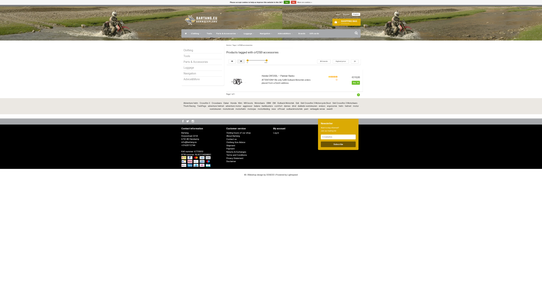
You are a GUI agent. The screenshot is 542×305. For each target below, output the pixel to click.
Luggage (248, 33)
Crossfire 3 (205, 103)
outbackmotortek (294, 109)
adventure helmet (216, 106)
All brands (324, 61)
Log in (276, 133)
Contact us (231, 139)
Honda (233, 103)
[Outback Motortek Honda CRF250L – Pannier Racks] (237, 80)
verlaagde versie (317, 109)
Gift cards (314, 33)
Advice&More (284, 33)
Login (338, 14)
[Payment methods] (196, 162)
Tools (209, 33)
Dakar (226, 103)
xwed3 (330, 109)
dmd (294, 106)
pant (306, 109)
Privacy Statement (234, 158)
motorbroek (228, 109)
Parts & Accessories (226, 33)
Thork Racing (189, 106)
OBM (268, 103)
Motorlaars (260, 103)
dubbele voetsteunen (307, 106)
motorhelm (241, 109)
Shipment (230, 145)
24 (355, 61)
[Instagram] (193, 121)
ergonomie (332, 106)
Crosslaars (217, 103)
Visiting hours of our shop (238, 133)
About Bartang (233, 136)
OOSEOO (270, 175)
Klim (240, 103)
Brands (301, 33)
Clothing (195, 33)
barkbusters (267, 106)
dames (287, 106)
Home (228, 45)
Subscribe (338, 144)
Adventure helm (190, 103)
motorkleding (264, 109)
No (293, 2)
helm (341, 106)
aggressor (247, 106)
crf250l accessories (245, 45)
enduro (322, 106)
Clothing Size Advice (235, 142)
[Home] (185, 33)
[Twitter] (188, 121)
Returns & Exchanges (236, 152)
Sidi (297, 103)
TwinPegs (201, 106)
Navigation (265, 33)
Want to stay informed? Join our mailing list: (330, 129)
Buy (354, 83)
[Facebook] (183, 121)
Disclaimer (231, 161)
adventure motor (233, 106)
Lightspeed (293, 175)
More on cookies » (304, 2)
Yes (286, 2)
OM (274, 103)
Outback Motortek (285, 103)
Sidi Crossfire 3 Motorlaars (345, 103)
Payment (230, 148)
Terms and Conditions (236, 155)
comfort (278, 106)
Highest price (341, 61)
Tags (234, 45)
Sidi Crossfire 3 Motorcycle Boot (316, 103)
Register (346, 14)
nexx (274, 109)
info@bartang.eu (189, 142)
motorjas (252, 109)
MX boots (248, 103)
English (356, 14)
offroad (281, 109)
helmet (348, 106)
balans (257, 106)
